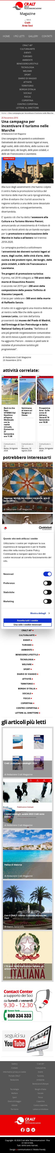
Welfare (27, 71)
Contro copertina (27, 104)
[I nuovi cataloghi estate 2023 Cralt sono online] (27, 803)
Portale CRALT (14, 1076)
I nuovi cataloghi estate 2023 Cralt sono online (24, 815)
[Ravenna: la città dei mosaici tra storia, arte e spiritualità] (27, 486)
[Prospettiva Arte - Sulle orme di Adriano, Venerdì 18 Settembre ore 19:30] (45, 391)
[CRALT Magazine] (27, 5)
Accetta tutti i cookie (27, 620)
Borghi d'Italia (28, 89)
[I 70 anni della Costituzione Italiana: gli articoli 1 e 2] (27, 955)
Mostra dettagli (38, 613)
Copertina (27, 100)
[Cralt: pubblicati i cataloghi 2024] (27, 752)
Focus (27, 96)
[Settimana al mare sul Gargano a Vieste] (27, 391)
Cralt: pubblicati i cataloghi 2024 (20, 763)
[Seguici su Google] (27, 1131)
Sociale (27, 93)
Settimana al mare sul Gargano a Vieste (27, 411)
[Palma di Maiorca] (27, 854)
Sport (27, 74)
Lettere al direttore (27, 107)
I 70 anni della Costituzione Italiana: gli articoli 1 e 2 (24, 967)
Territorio (27, 85)
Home (6, 36)
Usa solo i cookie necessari (28, 624)
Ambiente (27, 60)
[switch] (47, 583)
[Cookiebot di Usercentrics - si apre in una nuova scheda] (39, 528)
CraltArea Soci (27, 24)
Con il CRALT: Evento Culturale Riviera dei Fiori (25, 916)
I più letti (19, 36)
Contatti (47, 36)
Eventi (27, 52)
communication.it (24, 1149)
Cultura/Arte (27, 48)
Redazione (14, 1080)
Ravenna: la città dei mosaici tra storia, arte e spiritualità (26, 499)
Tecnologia (27, 67)
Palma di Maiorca (13, 864)
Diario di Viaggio (27, 78)
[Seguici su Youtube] (33, 1131)
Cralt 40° (28, 45)
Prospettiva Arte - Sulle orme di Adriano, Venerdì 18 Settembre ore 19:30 (44, 415)
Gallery (33, 36)
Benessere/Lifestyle (27, 63)
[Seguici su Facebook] (22, 1131)
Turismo (27, 56)
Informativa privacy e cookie (14, 1072)
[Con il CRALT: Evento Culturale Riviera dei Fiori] (27, 904)
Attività (27, 82)
